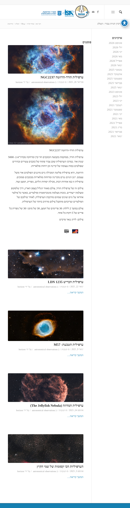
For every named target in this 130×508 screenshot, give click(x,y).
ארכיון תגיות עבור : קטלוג (109, 23)
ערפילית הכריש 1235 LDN (65, 282)
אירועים (10, 24)
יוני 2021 (117, 114)
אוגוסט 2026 (115, 42)
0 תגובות (62, 82)
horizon (19, 82)
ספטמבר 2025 (114, 78)
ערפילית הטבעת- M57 (68, 345)
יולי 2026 (117, 47)
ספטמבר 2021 (114, 109)
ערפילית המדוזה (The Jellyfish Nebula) (56, 405)
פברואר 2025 (115, 83)
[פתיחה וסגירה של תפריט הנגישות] (124, 23)
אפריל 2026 (116, 60)
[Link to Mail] (93, 12)
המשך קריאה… (75, 292)
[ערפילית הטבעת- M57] (45, 326)
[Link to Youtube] (88, 12)
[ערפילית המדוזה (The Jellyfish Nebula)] (45, 387)
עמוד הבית (30, 24)
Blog (23, 24)
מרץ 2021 (116, 127)
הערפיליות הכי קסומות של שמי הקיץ (60, 466)
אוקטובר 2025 (114, 74)
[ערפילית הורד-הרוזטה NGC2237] (45, 59)
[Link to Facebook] (97, 12)
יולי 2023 (117, 96)
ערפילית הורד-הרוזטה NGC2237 (62, 77)
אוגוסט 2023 (115, 91)
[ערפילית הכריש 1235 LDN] (45, 264)
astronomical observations (43, 82)
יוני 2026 (117, 51)
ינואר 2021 (116, 136)
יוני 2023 (117, 100)
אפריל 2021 (116, 122)
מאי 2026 (117, 56)
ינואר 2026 (116, 65)
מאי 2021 (117, 118)
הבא (71, 231)
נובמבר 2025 (115, 69)
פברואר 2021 (115, 131)
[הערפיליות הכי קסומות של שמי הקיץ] (45, 448)
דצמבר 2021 (115, 105)
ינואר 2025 (116, 87)
